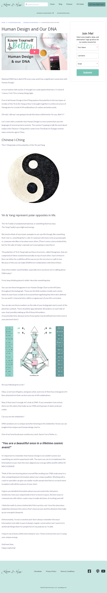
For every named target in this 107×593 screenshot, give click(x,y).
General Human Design (44, 13)
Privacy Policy (51, 571)
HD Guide (80, 4)
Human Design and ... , (15, 22)
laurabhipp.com (62, 587)
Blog (60, 4)
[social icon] (89, 572)
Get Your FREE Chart (96, 4)
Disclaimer (38, 571)
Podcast (69, 4)
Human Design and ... (63, 13)
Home (52, 4)
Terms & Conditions (67, 571)
